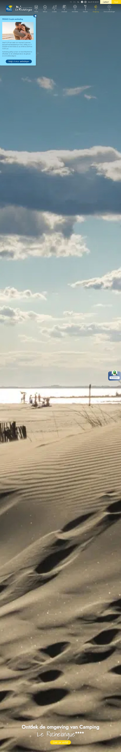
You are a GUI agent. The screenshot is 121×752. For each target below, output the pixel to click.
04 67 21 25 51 (93, 2)
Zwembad (64, 12)
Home (36, 12)
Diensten (85, 12)
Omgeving (96, 12)
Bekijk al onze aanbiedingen (19, 61)
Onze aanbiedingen (109, 12)
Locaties (54, 12)
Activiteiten (75, 12)
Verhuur (45, 12)
